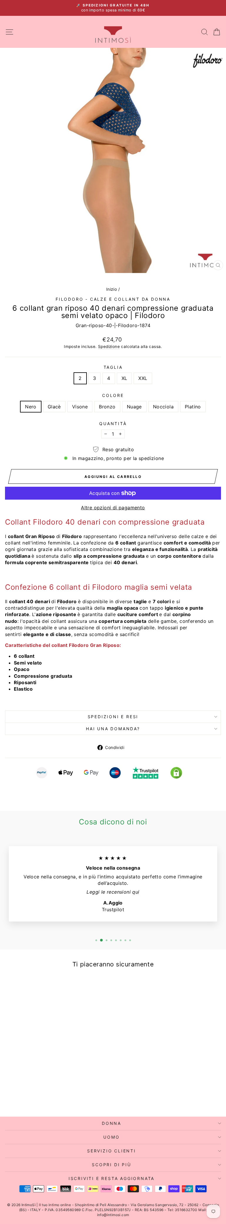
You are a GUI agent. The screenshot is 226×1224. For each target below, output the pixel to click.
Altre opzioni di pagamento (113, 507)
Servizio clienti (111, 1150)
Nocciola (163, 407)
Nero (30, 407)
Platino (193, 407)
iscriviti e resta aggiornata (111, 1178)
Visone (80, 407)
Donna (111, 1123)
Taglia (113, 367)
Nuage (134, 407)
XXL (142, 378)
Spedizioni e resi (113, 716)
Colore (113, 395)
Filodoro (67, 601)
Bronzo (107, 407)
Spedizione (109, 346)
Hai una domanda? (113, 728)
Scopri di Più (111, 1164)
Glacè (54, 407)
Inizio (111, 289)
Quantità (113, 423)
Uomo (111, 1137)
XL (124, 378)
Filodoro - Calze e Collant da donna (113, 299)
